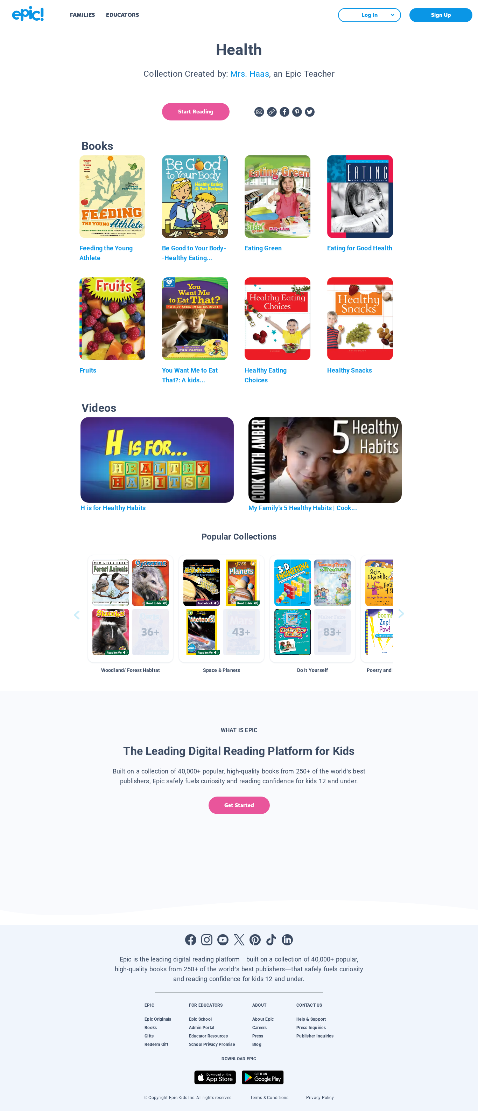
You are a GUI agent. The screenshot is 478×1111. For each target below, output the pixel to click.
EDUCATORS (122, 15)
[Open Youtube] (223, 939)
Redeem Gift (156, 1044)
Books (151, 1027)
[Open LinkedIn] (287, 939)
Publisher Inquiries (314, 1036)
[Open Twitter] (239, 939)
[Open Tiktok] (271, 939)
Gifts (149, 1036)
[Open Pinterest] (255, 939)
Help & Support (311, 1019)
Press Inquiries (311, 1027)
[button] (130, 608)
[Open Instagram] (206, 939)
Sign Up (441, 15)
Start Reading (195, 111)
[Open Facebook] (190, 939)
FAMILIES (82, 15)
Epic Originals (158, 1019)
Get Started (239, 805)
